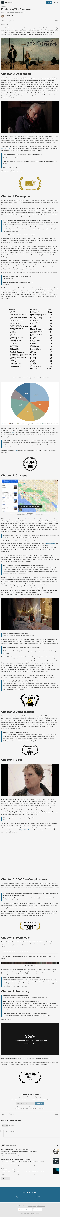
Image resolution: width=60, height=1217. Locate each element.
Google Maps (29, 513)
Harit (16, 451)
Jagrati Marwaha (25, 830)
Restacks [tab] (11, 1125)
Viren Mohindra (9, 15)
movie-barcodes (28, 965)
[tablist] (8, 1125)
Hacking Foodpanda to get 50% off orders (15, 1149)
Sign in (56, 2)
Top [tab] (3, 1145)
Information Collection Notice (29, 1108)
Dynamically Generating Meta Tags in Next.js (16, 1159)
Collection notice (41, 1206)
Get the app (38, 1210)
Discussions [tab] (13, 1145)
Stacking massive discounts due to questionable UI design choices (19, 1151)
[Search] (57, 1145)
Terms (34, 1206)
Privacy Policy (42, 1108)
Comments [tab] (5, 1125)
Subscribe (49, 2)
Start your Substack (26, 1210)
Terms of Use (38, 1106)
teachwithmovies (5, 148)
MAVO (13, 433)
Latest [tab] (7, 1145)
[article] (30, 1152)
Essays (3, 6)
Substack (22, 1213)
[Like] (2, 1165)
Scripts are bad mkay (8, 1169)
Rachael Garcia (50, 543)
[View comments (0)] (8, 20)
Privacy (30, 1206)
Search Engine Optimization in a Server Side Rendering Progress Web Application (23, 1161)
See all (4, 1178)
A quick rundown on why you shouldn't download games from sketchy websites (22, 1171)
